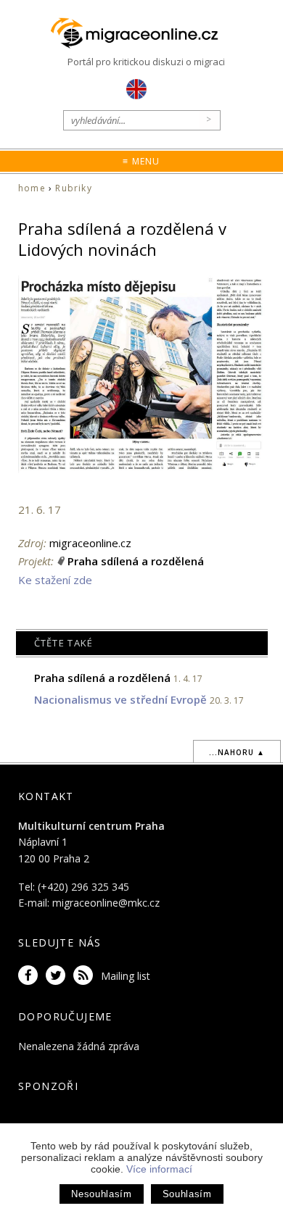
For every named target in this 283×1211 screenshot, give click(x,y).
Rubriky (73, 188)
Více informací (159, 1169)
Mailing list (125, 976)
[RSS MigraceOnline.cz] (85, 976)
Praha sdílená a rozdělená (135, 561)
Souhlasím (187, 1194)
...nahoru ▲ (237, 752)
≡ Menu (141, 161)
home (32, 188)
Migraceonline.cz (141, 33)
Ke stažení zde (55, 580)
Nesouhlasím (101, 1194)
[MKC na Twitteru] (58, 976)
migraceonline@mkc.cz (106, 903)
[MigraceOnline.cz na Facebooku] (30, 976)
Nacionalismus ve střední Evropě (120, 699)
